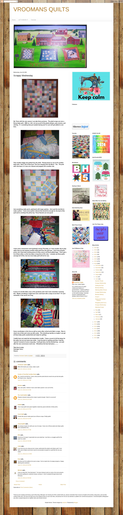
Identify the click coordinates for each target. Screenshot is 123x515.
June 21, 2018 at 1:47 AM (24, 430)
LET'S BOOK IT (23, 20)
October (97, 270)
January (97, 319)
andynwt (64, 502)
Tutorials (33, 20)
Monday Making (99, 287)
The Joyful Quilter (22, 395)
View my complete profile (78, 298)
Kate (19, 459)
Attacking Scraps (99, 307)
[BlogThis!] (38, 356)
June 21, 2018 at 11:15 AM (25, 454)
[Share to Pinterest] (44, 356)
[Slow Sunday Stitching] (101, 196)
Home (14, 20)
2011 (95, 335)
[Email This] (37, 356)
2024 (95, 250)
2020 (95, 259)
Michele (20, 470)
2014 (95, 328)
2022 (95, 254)
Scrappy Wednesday (100, 283)
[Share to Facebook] (42, 356)
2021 (95, 256)
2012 (95, 333)
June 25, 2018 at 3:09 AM (24, 478)
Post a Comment (20, 481)
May (96, 310)
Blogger (76, 502)
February (97, 316)
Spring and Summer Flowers (100, 299)
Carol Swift (21, 414)
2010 (95, 337)
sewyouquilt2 (21, 424)
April (96, 312)
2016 (95, 324)
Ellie (19, 435)
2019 (95, 261)
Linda (19, 446)
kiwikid (20, 404)
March (97, 314)
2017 (95, 322)
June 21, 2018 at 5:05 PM (24, 465)
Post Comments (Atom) (27, 487)
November (98, 267)
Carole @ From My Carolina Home (27, 374)
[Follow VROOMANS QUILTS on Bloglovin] (80, 129)
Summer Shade (99, 281)
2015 (95, 326)
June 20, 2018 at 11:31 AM (25, 399)
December (98, 265)
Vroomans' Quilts (22, 364)
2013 (95, 331)
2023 (95, 252)
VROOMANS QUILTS (41, 9)
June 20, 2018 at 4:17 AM (24, 380)
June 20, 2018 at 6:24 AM (24, 390)
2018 (95, 263)
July (96, 276)
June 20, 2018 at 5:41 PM (24, 418)
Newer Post (17, 484)
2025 (95, 247)
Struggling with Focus (100, 302)
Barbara (20, 385)
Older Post (63, 484)
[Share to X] (40, 356)
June (96, 279)
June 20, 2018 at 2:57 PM (24, 409)
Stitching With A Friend (101, 290)
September (98, 272)
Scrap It (97, 296)
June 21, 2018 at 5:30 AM (24, 441)
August (97, 274)
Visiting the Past (99, 285)
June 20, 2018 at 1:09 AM (24, 369)
